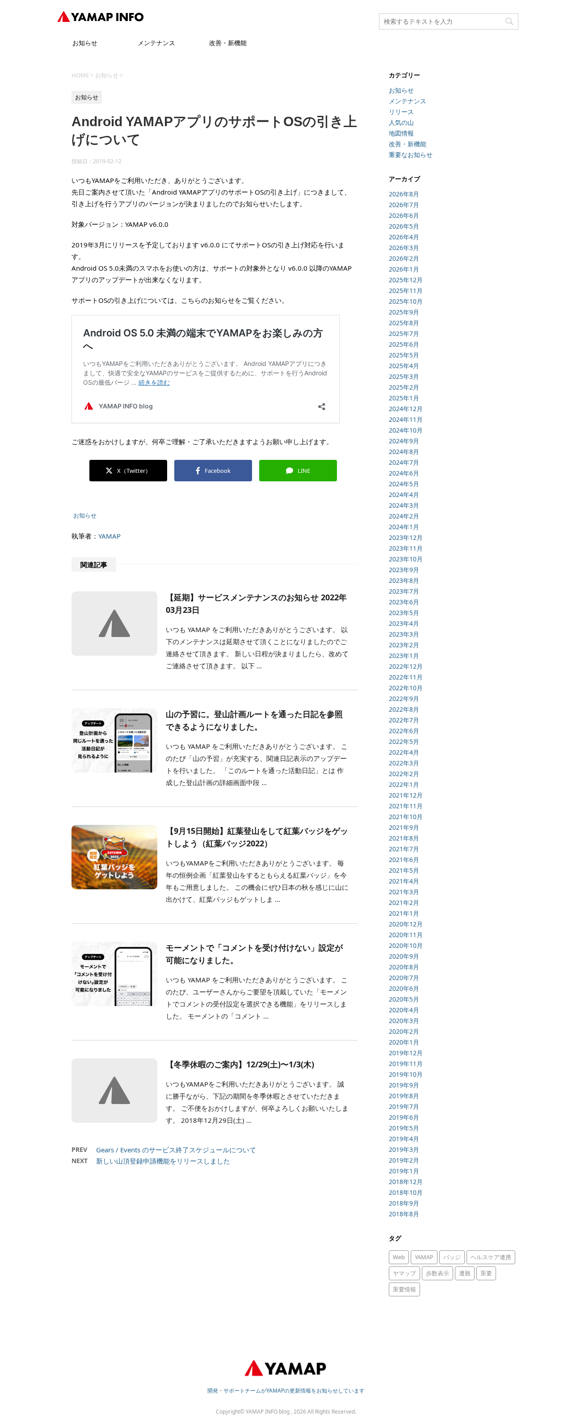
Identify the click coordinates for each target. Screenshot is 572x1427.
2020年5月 (404, 999)
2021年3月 (404, 892)
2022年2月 (404, 773)
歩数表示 (437, 1273)
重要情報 (404, 1289)
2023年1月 (404, 655)
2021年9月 (404, 827)
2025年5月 (404, 355)
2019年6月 (404, 1117)
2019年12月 (406, 1053)
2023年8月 (404, 580)
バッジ (452, 1257)
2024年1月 (404, 526)
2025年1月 (404, 398)
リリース (401, 111)
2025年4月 (404, 365)
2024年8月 (404, 451)
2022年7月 (404, 720)
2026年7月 (404, 204)
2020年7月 (404, 977)
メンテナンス (156, 42)
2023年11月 (406, 548)
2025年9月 (404, 312)
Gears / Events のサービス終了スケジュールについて (176, 1149)
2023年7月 (404, 591)
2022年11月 (406, 677)
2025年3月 (404, 376)
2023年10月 (406, 559)
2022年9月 (404, 698)
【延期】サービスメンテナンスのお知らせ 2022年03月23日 (256, 603)
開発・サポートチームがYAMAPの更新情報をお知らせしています (286, 1390)
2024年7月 (404, 462)
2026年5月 (404, 226)
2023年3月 (404, 634)
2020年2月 (404, 1031)
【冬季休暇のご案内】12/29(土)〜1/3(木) (240, 1064)
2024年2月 (404, 516)
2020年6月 (404, 988)
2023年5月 (404, 612)
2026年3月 (404, 247)
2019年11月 (406, 1063)
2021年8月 (404, 838)
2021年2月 (404, 902)
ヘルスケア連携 (491, 1257)
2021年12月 (406, 795)
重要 (486, 1273)
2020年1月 (404, 1042)
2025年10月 (406, 301)
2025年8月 (404, 323)
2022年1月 (404, 784)
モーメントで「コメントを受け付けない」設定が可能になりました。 (254, 953)
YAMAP (109, 535)
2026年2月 (404, 258)
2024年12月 (406, 408)
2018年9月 (404, 1203)
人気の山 (401, 122)
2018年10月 (406, 1192)
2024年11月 (406, 419)
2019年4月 (404, 1138)
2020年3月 (404, 1020)
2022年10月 (406, 688)
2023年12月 (406, 537)
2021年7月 (404, 849)
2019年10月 (406, 1074)
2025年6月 (404, 344)
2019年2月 (404, 1160)
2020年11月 (406, 934)
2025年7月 (404, 333)
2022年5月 (404, 741)
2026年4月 (404, 237)
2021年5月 (404, 870)
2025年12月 (406, 280)
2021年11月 (406, 806)
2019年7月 (404, 1106)
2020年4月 (404, 1010)
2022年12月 (406, 666)
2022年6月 (404, 730)
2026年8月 (404, 194)
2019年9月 (404, 1085)
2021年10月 (406, 816)
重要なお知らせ (411, 154)
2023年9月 (404, 569)
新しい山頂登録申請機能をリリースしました (163, 1160)
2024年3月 (404, 505)
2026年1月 (404, 269)
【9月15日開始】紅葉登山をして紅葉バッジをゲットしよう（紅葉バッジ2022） (257, 837)
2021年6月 (404, 859)
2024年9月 (404, 441)
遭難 (465, 1273)
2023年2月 (404, 645)
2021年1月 (404, 913)
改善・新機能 (228, 42)
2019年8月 (404, 1095)
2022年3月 (404, 763)
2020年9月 (404, 956)
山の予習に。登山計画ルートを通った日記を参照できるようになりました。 (254, 720)
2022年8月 (404, 709)
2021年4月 (404, 881)
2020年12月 (406, 924)
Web (399, 1257)
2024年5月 (404, 484)
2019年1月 (404, 1171)
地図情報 (401, 133)
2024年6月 (404, 473)
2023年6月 (404, 602)
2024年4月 (404, 494)
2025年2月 (404, 387)
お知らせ (84, 42)
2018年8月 (404, 1214)
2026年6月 (404, 215)
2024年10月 (406, 430)
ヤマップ (404, 1273)
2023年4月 (404, 623)
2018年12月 (406, 1181)
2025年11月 (406, 290)
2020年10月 (406, 945)
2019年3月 (404, 1149)
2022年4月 (404, 752)
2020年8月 (404, 967)
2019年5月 (404, 1128)
